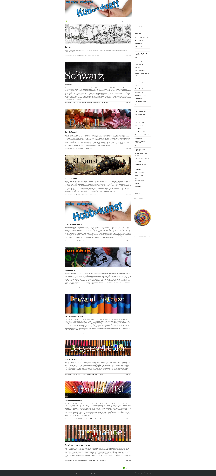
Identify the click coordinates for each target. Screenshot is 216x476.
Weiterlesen (128, 55)
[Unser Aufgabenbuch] (98, 211)
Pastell (82, 148)
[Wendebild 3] (98, 257)
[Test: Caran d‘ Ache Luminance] (98, 433)
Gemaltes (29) (139, 40)
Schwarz (68, 85)
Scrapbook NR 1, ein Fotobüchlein (140, 165)
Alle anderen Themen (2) (141, 37)
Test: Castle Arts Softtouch (142, 135)
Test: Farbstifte (139, 125)
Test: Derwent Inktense (74, 316)
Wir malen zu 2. (86, 240)
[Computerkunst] (98, 165)
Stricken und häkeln (139, 227)
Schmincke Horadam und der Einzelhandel (141, 179)
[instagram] (144, 473)
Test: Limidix (138, 161)
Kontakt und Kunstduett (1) (142, 74)
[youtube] (141, 473)
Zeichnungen (88, 55)
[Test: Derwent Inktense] (98, 304)
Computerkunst (71, 178)
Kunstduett (69, 55)
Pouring (137, 183)
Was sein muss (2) (140, 70)
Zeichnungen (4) (140, 61)
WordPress (109, 473)
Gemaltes (82, 55)
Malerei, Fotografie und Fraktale (142, 236)
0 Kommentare (95, 55)
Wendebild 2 (138, 169)
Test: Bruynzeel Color (73, 359)
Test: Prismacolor (139, 122)
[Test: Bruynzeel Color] (98, 348)
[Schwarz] (98, 72)
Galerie (68, 47)
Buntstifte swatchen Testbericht (140, 142)
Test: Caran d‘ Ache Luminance (77, 445)
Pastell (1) (139, 43)
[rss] (147, 473)
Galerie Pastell (71, 132)
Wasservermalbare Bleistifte (142, 158)
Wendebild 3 (70, 270)
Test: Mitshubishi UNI (73, 401)
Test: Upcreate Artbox (140, 131)
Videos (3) (137, 67)
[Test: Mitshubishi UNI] (98, 389)
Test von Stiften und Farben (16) (141, 53)
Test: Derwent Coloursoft (141, 119)
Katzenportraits (139, 146)
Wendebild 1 (138, 186)
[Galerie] (98, 34)
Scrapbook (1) (140, 50)
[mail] (150, 473)
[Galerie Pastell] (98, 119)
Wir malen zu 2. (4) (141, 57)
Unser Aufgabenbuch (73, 224)
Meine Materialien (139, 172)
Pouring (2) (139, 46)
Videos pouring (139, 175)
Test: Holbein (138, 128)
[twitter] (138, 473)
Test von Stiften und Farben (93, 102)
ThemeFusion (88, 473)
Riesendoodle (138, 138)
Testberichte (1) (139, 64)
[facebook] (135, 473)
